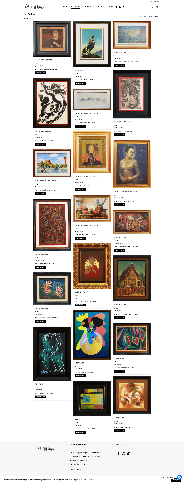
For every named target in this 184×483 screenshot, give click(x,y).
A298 (76, 117)
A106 (76, 366)
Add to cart (41, 73)
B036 (36, 63)
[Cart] (158, 6)
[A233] (132, 222)
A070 (76, 295)
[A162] (52, 163)
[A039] (132, 278)
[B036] (52, 39)
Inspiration (99, 7)
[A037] (52, 288)
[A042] (132, 395)
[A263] (92, 44)
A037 (37, 312)
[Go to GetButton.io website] (179, 481)
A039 (116, 308)
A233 (116, 241)
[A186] (92, 152)
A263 (76, 74)
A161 (76, 229)
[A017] (132, 94)
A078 (116, 362)
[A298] (92, 99)
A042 (116, 421)
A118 (36, 258)
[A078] (132, 339)
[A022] (92, 398)
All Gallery (75, 7)
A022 (76, 423)
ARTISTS (87, 7)
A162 (36, 184)
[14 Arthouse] (42, 6)
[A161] (92, 208)
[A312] (52, 103)
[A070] (92, 266)
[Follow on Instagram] (120, 7)
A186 (76, 180)
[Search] (152, 7)
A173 (115, 56)
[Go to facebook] (179, 477)
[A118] (52, 225)
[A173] (132, 35)
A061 (36, 387)
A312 (36, 135)
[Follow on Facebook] (117, 7)
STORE (110, 7)
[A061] (52, 354)
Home (65, 7)
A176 (115, 195)
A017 (115, 125)
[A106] (92, 335)
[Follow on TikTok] (123, 7)
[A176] (132, 164)
